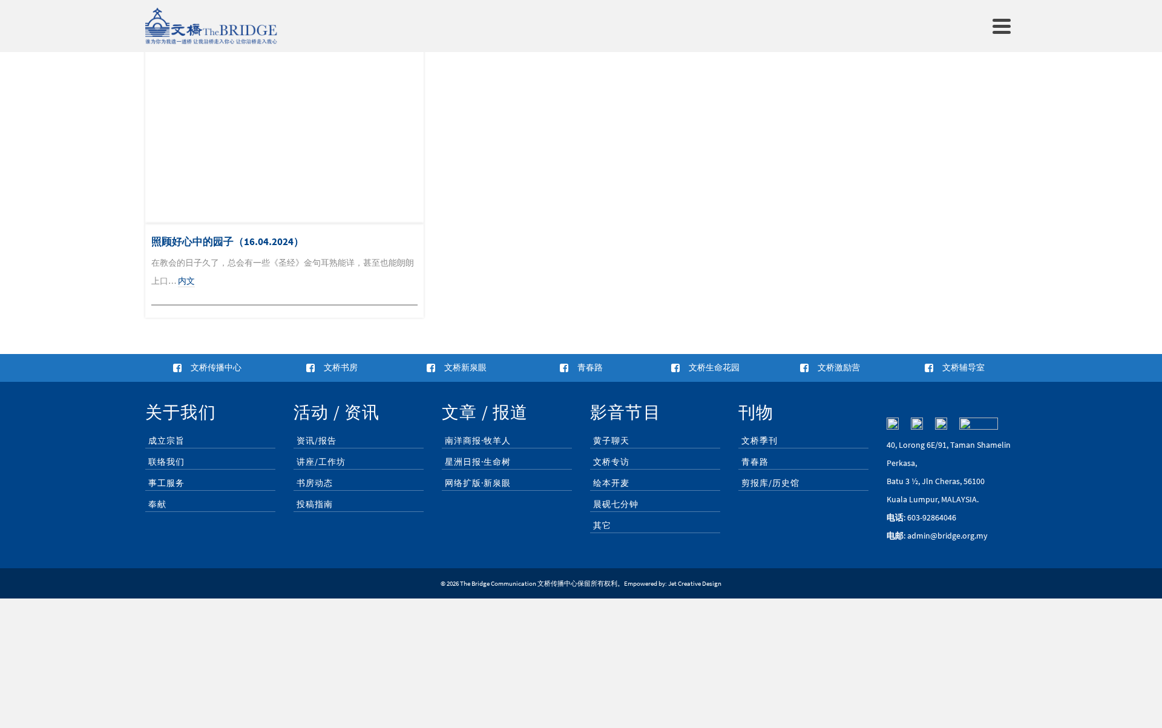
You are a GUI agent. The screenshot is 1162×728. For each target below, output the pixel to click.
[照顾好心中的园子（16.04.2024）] (284, 130)
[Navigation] (1001, 26)
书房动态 (315, 482)
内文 (186, 280)
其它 (602, 525)
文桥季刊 (759, 440)
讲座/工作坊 (321, 461)
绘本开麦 (611, 482)
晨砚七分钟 (615, 504)
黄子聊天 (611, 440)
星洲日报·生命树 (478, 461)
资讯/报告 (316, 440)
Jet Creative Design (694, 583)
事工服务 (166, 482)
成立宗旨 (166, 440)
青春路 (755, 461)
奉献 (157, 504)
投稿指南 (315, 504)
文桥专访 (611, 461)
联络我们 (166, 461)
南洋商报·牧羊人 (478, 440)
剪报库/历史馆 (770, 482)
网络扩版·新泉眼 (478, 482)
